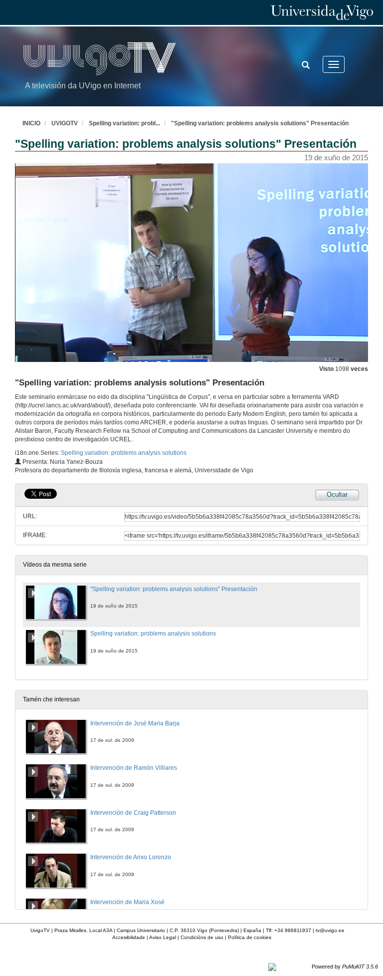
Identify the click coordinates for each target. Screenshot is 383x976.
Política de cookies (249, 937)
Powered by (345, 967)
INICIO (31, 123)
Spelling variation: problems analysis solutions (124, 452)
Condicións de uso (202, 937)
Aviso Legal (162, 937)
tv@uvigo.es (330, 930)
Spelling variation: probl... (124, 123)
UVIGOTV (64, 123)
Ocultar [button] (337, 494)
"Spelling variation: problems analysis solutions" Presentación (260, 123)
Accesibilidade (128, 937)
